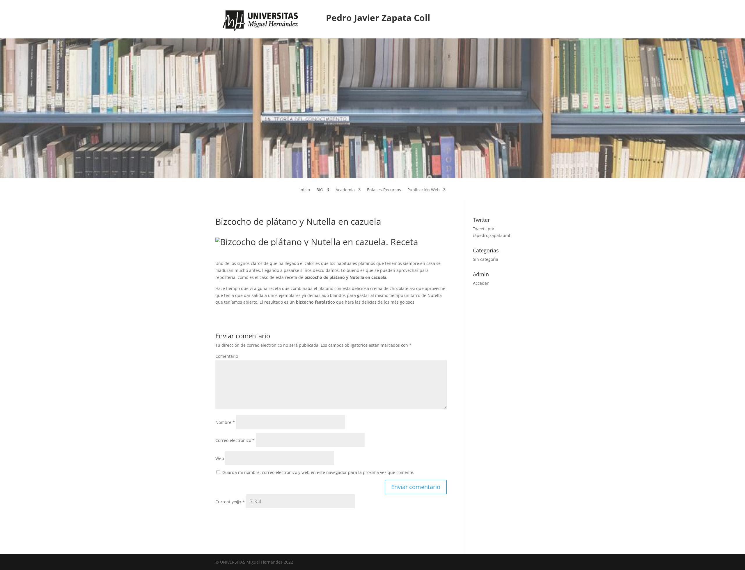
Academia (345, 190)
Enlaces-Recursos (384, 190)
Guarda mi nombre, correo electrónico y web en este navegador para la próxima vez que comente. (318, 472)
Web (219, 458)
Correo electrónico (235, 440)
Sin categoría (485, 259)
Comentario (226, 356)
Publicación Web (423, 190)
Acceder (481, 283)
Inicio (304, 190)
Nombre (225, 422)
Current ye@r (230, 501)
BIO (319, 190)
